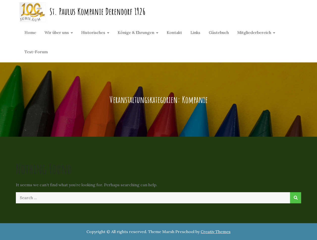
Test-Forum (36, 51)
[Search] (295, 197)
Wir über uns (57, 32)
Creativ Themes (216, 231)
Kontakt (174, 32)
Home (30, 32)
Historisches (93, 32)
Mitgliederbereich (254, 32)
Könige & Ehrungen (136, 32)
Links (195, 32)
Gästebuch (219, 32)
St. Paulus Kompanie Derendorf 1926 (97, 11)
